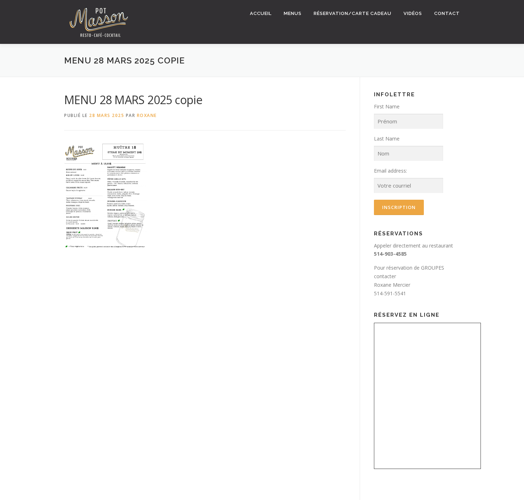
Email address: (390, 170)
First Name (387, 106)
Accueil (261, 13)
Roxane (147, 115)
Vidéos (413, 13)
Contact (447, 13)
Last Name (387, 138)
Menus (293, 13)
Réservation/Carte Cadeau (352, 13)
